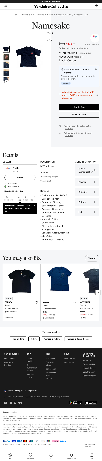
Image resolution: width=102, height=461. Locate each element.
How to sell (50, 358)
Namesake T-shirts (63, 15)
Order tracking (30, 360)
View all (92, 258)
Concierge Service (8, 363)
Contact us (69, 362)
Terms (44, 397)
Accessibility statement (13, 397)
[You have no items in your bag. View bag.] (96, 6)
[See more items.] (6, 81)
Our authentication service (33, 368)
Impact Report (89, 368)
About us (87, 360)
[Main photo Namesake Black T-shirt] (6, 49)
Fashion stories (89, 375)
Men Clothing (38, 15)
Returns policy (30, 376)
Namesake (26, 15)
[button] (96, 6)
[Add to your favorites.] (36, 302)
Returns (82, 202)
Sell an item (51, 369)
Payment (82, 181)
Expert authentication (85, 170)
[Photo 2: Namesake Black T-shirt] (6, 57)
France (5, 444)
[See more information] (97, 95)
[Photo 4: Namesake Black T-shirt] (6, 72)
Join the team (89, 372)
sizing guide (85, 52)
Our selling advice (50, 363)
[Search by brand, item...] (5, 6)
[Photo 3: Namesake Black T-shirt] (6, 65)
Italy (49, 444)
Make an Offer (79, 114)
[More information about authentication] (96, 69)
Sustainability (89, 364)
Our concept (9, 358)
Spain (44, 444)
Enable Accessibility (51, 1)
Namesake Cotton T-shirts (78, 339)
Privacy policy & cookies (59, 397)
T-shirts (50, 15)
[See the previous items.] (6, 45)
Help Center (69, 358)
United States (27, 444)
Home (16, 15)
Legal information (33, 397)
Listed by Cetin (92, 44)
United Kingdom (15, 444)
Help (80, 212)
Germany (37, 444)
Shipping (82, 192)
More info (79, 56)
